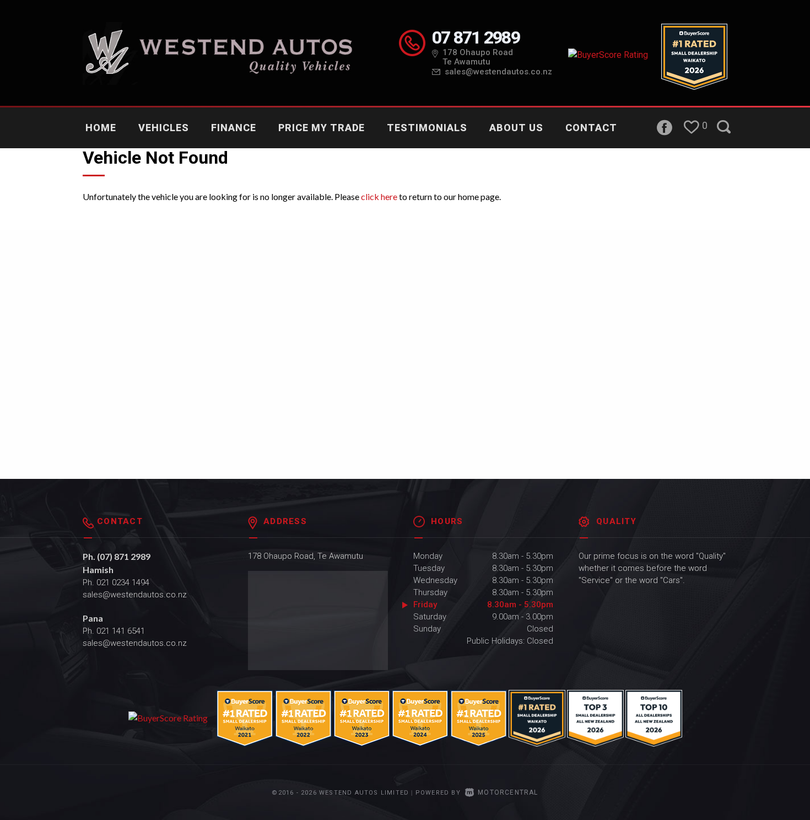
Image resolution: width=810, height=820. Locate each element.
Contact (591, 127)
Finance (233, 127)
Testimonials (427, 127)
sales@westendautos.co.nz (498, 72)
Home (100, 127)
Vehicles (163, 127)
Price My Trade (321, 127)
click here (379, 196)
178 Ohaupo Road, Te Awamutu (305, 556)
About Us (516, 127)
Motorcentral (508, 792)
